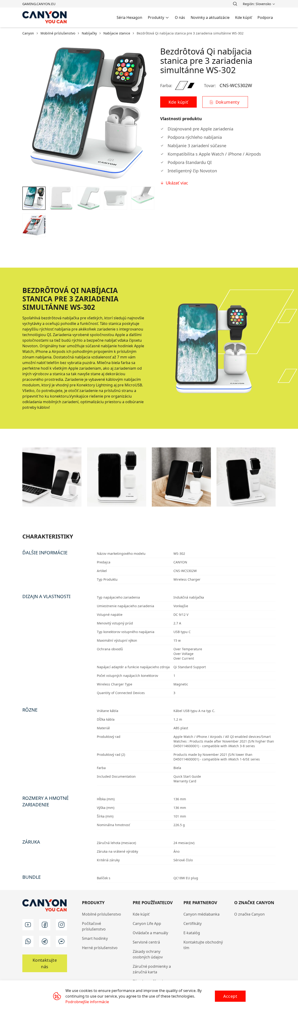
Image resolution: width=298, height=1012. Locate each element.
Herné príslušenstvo (100, 947)
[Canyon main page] (44, 17)
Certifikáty (192, 923)
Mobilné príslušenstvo (101, 914)
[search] (235, 3)
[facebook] (44, 924)
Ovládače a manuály (150, 932)
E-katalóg (191, 932)
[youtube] (28, 924)
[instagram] (61, 924)
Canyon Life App (147, 923)
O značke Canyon (249, 914)
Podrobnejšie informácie (87, 1001)
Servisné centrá (146, 942)
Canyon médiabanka (201, 914)
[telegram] (44, 941)
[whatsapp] (28, 941)
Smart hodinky (95, 938)
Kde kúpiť (141, 914)
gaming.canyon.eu (38, 4)
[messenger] (61, 941)
